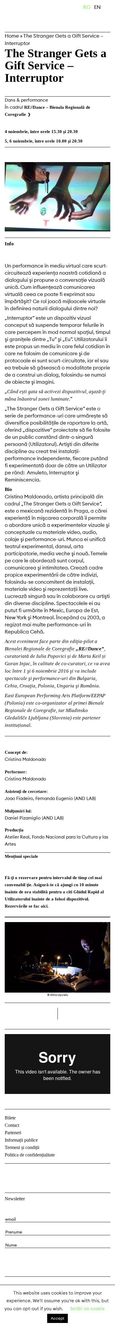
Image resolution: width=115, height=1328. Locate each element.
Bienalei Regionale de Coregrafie (54, 649)
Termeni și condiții (22, 1147)
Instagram (25, 1173)
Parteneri (13, 1132)
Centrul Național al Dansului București (32, 16)
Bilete (10, 1117)
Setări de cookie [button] (87, 1308)
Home (12, 36)
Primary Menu (110, 8)
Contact (12, 1125)
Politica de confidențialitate (30, 1154)
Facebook (10, 1173)
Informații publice (21, 1140)
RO (87, 7)
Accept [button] (57, 1318)
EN (97, 7)
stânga (31, 1014)
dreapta (100, 1011)
